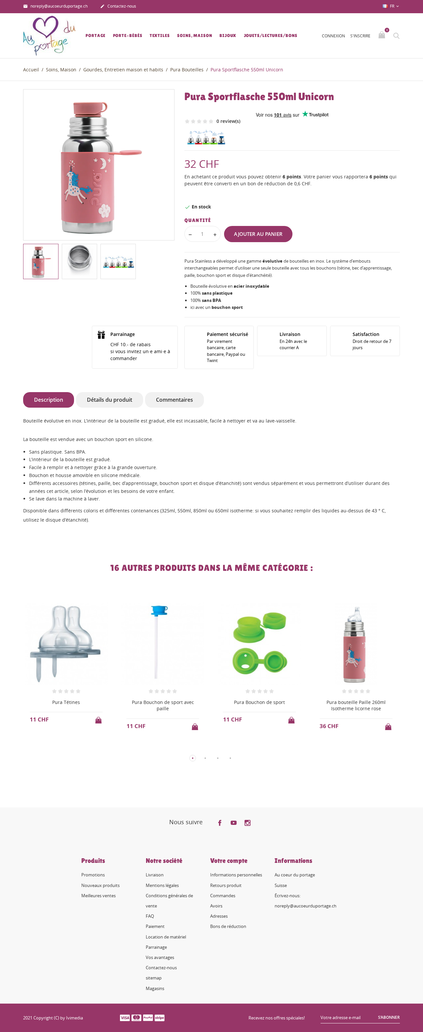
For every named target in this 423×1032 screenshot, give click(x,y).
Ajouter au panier (258, 234)
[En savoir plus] (72, 747)
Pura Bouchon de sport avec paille (163, 705)
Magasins (155, 988)
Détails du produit (109, 399)
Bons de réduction (228, 926)
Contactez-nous (118, 6)
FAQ (150, 916)
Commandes (222, 896)
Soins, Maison (194, 35)
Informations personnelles (236, 875)
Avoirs (216, 906)
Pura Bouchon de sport (259, 702)
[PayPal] (148, 1017)
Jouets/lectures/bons (270, 35)
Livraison (155, 875)
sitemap (154, 978)
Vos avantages (160, 957)
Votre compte (229, 860)
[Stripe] (160, 1017)
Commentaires (174, 399)
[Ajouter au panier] (99, 718)
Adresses (219, 916)
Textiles (160, 35)
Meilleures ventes (98, 896)
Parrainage (156, 947)
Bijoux (227, 35)
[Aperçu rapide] (60, 747)
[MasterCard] (136, 1017)
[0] (382, 35)
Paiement (155, 926)
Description (48, 399)
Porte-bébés (127, 35)
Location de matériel (166, 937)
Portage (95, 35)
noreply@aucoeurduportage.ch (55, 6)
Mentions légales (162, 885)
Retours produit (226, 885)
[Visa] (125, 1017)
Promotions (93, 875)
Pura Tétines (66, 702)
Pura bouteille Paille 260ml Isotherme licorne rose (356, 705)
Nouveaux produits (100, 885)
